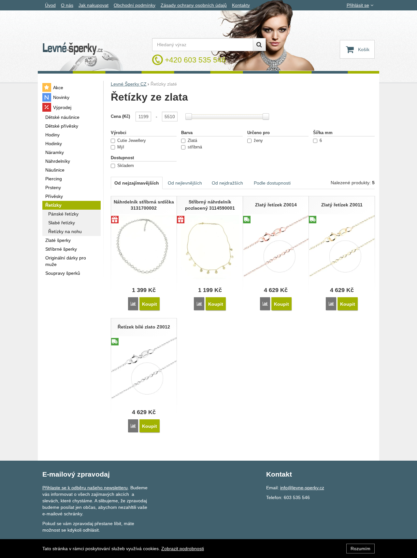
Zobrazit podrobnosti (182, 548)
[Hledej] (259, 44)
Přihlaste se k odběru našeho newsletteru (85, 487)
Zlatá (192, 140)
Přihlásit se (358, 5)
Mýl (120, 147)
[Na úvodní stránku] (73, 48)
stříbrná (195, 147)
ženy (258, 140)
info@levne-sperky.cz (302, 487)
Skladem (125, 165)
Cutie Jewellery (131, 140)
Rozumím (360, 548)
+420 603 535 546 (195, 60)
